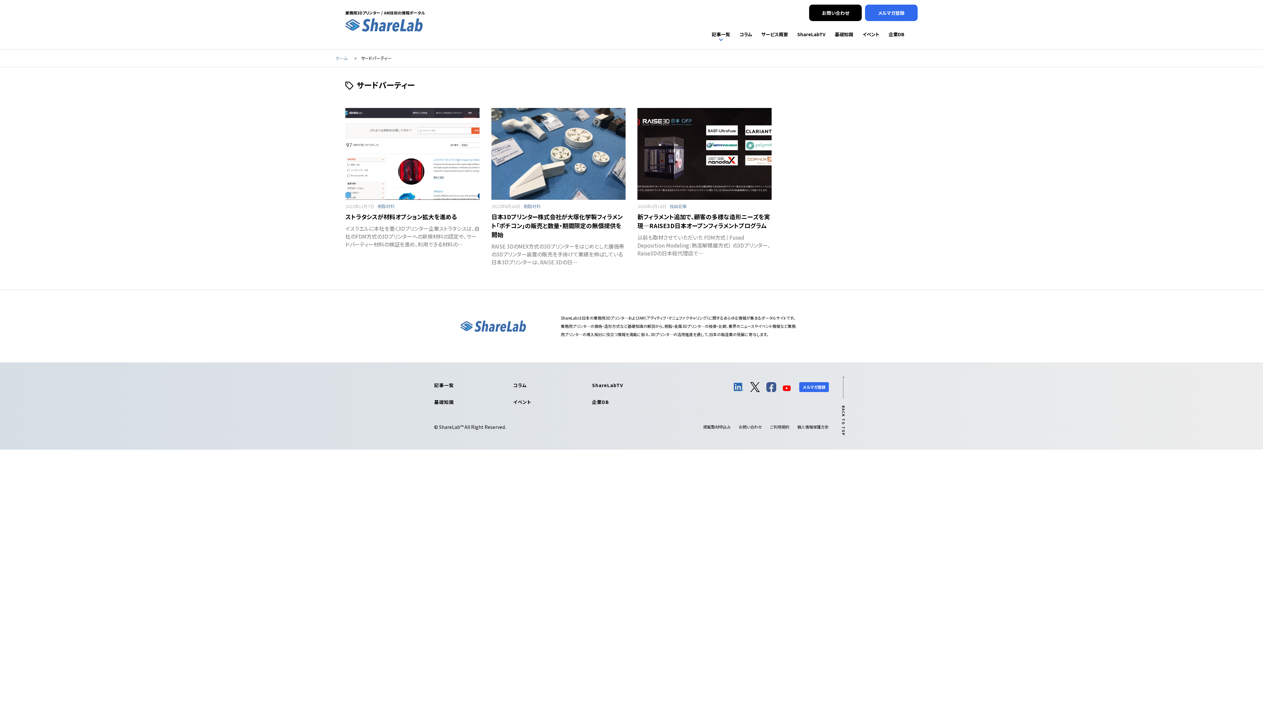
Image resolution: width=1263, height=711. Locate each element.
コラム (520, 385)
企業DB (600, 402)
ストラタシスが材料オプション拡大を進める (401, 216)
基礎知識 (444, 402)
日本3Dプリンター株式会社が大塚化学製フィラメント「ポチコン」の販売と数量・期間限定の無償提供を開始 (557, 225)
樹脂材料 (386, 206)
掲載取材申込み (717, 427)
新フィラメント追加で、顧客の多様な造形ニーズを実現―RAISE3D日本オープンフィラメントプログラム (703, 221)
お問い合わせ (750, 427)
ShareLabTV (607, 385)
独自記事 (678, 206)
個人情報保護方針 (813, 427)
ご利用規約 (779, 427)
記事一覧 (444, 385)
